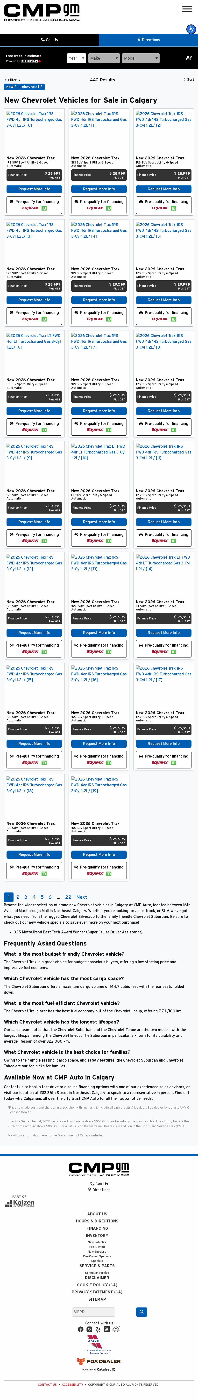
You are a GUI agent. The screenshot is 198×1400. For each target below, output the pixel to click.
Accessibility (72, 1384)
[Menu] (187, 9)
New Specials (97, 1251)
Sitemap (97, 1299)
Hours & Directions (97, 1221)
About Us (97, 1214)
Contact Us (47, 1384)
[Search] (141, 1312)
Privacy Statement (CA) (97, 1292)
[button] (191, 29)
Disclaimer (97, 1278)
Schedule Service (97, 1273)
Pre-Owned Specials (97, 1256)
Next (81, 897)
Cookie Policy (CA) (97, 1285)
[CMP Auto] (42, 13)
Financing (97, 1228)
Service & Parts (97, 1266)
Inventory (97, 1236)
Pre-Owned (97, 1247)
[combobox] (76, 58)
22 (68, 897)
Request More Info (34, 189)
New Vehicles (97, 1242)
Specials (97, 1261)
